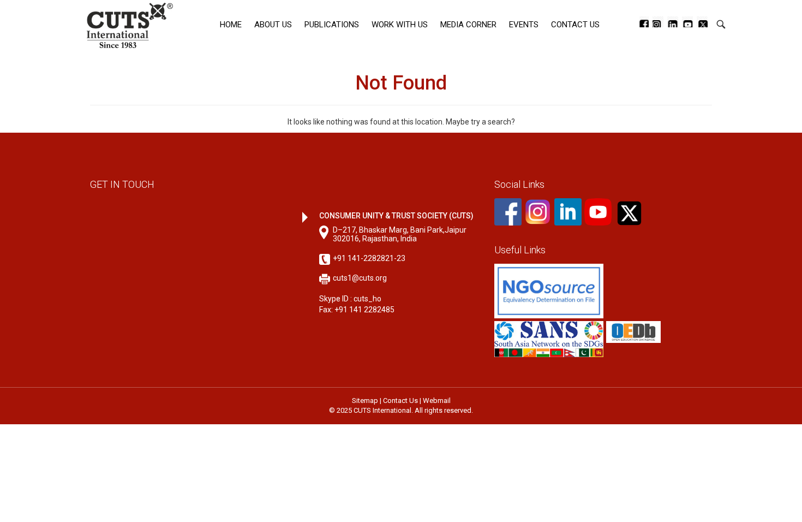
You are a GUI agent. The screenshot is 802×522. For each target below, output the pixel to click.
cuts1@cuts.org (360, 278)
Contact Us (575, 24)
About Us (273, 24)
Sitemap (365, 400)
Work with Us (400, 24)
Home (231, 24)
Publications (331, 24)
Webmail (437, 400)
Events (523, 24)
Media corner (468, 24)
